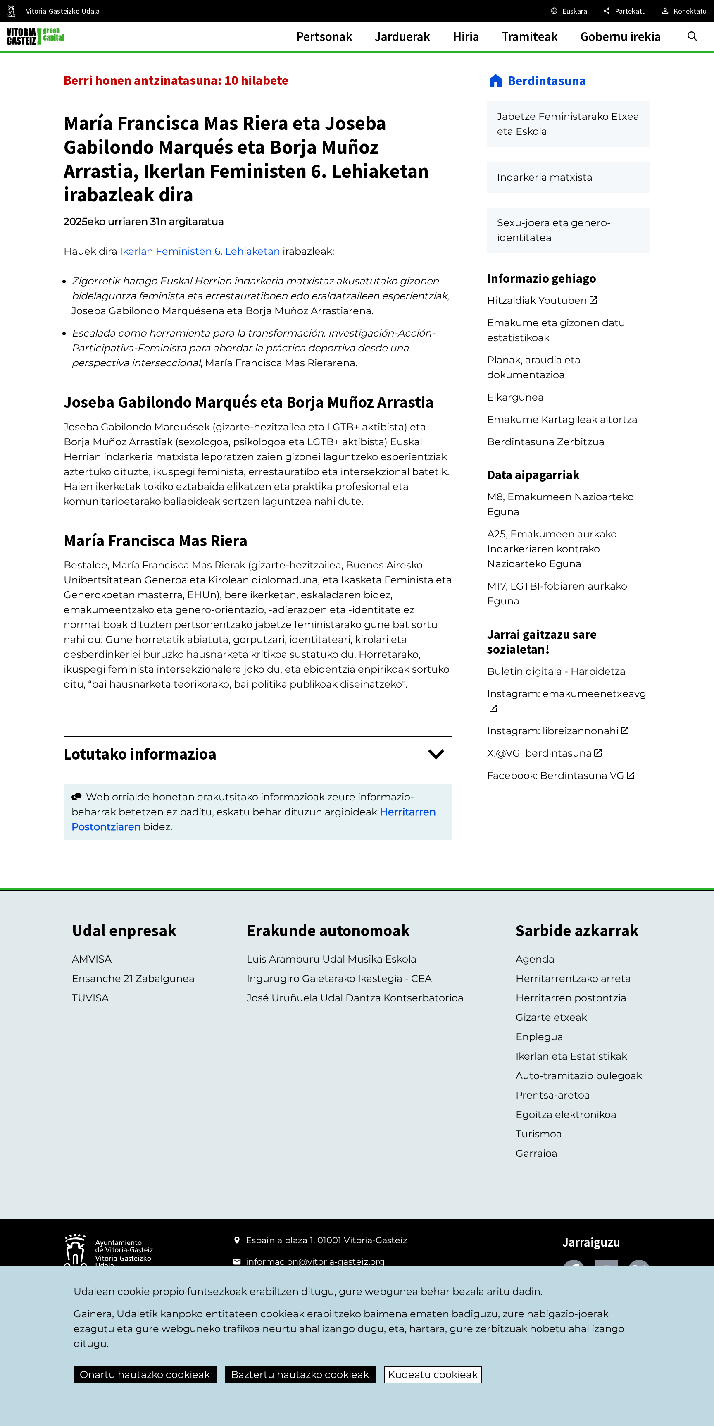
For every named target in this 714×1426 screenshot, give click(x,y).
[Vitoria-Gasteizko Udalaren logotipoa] (108, 1255)
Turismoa (539, 1134)
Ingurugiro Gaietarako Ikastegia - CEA (339, 978)
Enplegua (539, 1037)
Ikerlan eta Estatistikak (571, 1056)
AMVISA (92, 959)
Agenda (535, 959)
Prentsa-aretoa (553, 1095)
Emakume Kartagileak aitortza (562, 419)
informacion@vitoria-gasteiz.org (315, 1261)
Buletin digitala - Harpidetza (556, 671)
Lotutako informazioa (140, 754)
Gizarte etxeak (551, 1017)
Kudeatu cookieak (433, 1375)
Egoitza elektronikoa (566, 1114)
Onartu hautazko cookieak (145, 1375)
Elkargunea (515, 397)
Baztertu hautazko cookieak (300, 1375)
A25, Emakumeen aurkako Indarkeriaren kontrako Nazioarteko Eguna (552, 549)
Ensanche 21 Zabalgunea (133, 978)
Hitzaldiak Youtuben (537, 300)
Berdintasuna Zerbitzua (546, 442)
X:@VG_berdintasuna (539, 753)
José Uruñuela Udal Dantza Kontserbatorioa (355, 998)
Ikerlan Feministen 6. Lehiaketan (200, 251)
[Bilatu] (692, 36)
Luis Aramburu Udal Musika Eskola (331, 959)
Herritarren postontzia (571, 998)
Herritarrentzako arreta (573, 978)
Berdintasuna (547, 80)
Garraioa (536, 1153)
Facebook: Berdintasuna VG (555, 775)
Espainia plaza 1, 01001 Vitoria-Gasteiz (326, 1240)
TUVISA (90, 998)
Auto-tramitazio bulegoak (579, 1076)
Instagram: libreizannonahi (553, 731)
